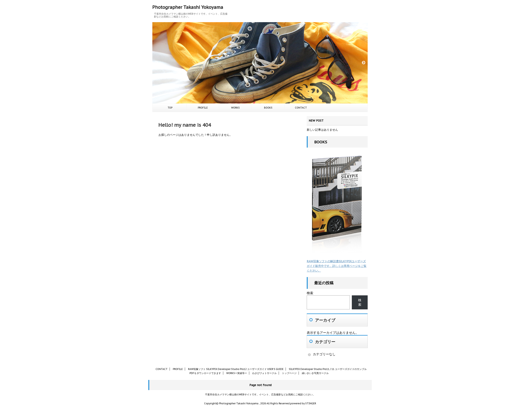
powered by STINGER (303, 403)
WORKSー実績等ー (236, 373)
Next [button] (364, 63)
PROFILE (203, 107)
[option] (260, 62)
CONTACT (301, 107)
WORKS (235, 107)
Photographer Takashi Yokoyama (187, 7)
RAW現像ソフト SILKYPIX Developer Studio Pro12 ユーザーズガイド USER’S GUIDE (236, 369)
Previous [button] (156, 63)
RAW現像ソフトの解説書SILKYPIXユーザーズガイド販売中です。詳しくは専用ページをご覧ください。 (336, 265)
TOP (170, 107)
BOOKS (268, 107)
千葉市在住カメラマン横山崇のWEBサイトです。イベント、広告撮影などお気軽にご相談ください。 (260, 394)
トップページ (289, 373)
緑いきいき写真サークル (315, 373)
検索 (310, 293)
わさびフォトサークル (264, 373)
